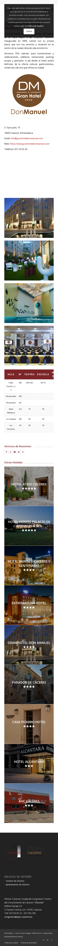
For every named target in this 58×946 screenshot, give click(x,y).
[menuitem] (11, 942)
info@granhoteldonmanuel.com (27, 138)
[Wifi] (6, 452)
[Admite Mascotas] (19, 452)
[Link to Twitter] (48, 940)
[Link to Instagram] (44, 940)
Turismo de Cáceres (15, 880)
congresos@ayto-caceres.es (18, 916)
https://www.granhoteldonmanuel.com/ (30, 143)
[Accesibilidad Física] (10, 452)
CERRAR (29, 31)
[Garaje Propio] (23, 452)
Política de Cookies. (36, 26)
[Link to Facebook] (52, 940)
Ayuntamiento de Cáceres (18, 884)
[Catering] (15, 452)
